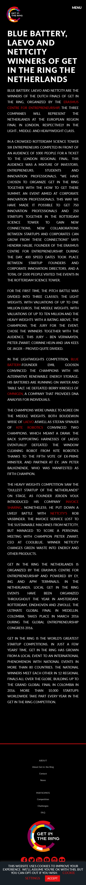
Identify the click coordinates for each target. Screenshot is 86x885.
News (43, 780)
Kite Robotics (31, 427)
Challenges (43, 806)
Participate (43, 793)
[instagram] (54, 861)
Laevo (28, 422)
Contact (43, 773)
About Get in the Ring (43, 767)
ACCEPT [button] (52, 878)
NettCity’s (58, 513)
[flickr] (62, 861)
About (43, 760)
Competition (43, 799)
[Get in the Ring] (19, 14)
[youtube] (47, 861)
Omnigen (15, 394)
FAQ (43, 812)
